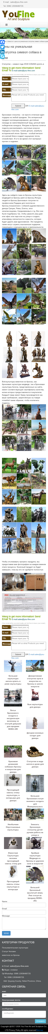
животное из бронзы (11, 955)
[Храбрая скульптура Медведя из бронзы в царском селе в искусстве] (35, 843)
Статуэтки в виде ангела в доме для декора (35, 764)
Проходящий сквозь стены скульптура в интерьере (13, 885)
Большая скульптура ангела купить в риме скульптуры (13, 680)
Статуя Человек (9, 951)
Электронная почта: (11, 1000)
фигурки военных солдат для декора (35, 735)
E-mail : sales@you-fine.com (15, 2)
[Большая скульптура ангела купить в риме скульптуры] (13, 666)
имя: (4, 991)
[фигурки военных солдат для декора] (35, 723)
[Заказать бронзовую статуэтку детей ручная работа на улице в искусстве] (35, 814)
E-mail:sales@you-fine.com (23, 70)
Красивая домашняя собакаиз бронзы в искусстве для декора (13, 765)
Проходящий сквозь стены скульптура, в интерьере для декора (13, 794)
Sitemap (39, 1030)
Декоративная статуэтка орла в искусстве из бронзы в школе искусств (35, 680)
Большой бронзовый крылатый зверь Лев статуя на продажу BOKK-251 (35, 891)
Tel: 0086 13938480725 (13, 6)
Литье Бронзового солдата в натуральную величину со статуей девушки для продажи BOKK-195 (13, 714)
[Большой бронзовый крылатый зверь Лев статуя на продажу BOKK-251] (35, 874)
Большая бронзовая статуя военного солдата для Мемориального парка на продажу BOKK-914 (35, 800)
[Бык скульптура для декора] (35, 694)
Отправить (40, 1021)
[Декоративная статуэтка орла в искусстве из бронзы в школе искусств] (35, 666)
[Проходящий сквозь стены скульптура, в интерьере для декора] (13, 780)
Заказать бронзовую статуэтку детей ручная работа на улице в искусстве (35, 828)
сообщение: (7, 1009)
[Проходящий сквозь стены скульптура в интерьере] (13, 871)
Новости (10, 41)
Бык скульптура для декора (35, 705)
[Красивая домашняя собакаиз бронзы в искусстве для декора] (13, 751)
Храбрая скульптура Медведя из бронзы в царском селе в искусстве (35, 857)
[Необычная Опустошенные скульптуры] (13, 814)
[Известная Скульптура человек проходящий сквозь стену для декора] (13, 843)
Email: (16, 966)
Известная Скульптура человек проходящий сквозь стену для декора (13, 857)
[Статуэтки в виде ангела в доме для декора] (35, 751)
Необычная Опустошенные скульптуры (13, 827)
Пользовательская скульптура (15, 948)
